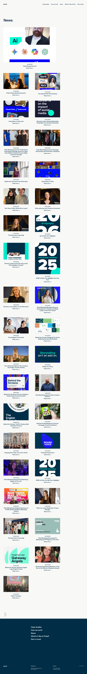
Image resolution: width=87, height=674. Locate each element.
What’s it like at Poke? (40, 636)
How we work (54, 4)
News (61, 4)
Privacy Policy (81, 665)
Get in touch (80, 4)
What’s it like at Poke (70, 4)
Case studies (46, 4)
